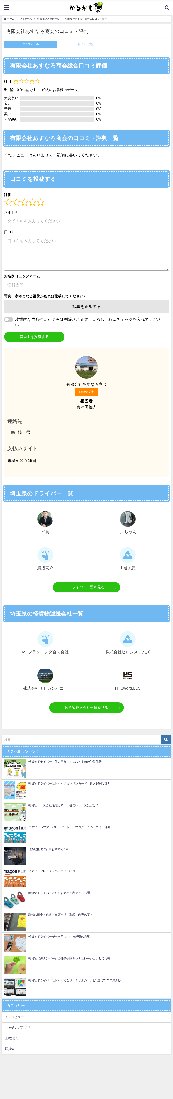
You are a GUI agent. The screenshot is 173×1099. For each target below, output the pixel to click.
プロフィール (31, 44)
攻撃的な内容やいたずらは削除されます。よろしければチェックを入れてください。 (88, 322)
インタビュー (14, 1017)
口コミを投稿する (34, 336)
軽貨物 (9, 1048)
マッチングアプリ (17, 1027)
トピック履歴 (85, 44)
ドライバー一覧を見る (86, 587)
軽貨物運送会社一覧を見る (86, 707)
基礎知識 (11, 1038)
